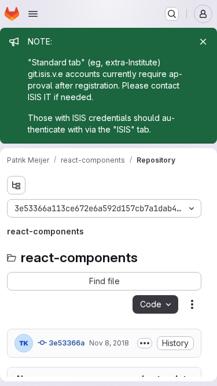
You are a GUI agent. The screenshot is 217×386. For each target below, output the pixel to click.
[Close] (203, 42)
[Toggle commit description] (144, 343)
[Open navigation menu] (33, 14)
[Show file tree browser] (16, 185)
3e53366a (65, 343)
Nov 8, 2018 (109, 343)
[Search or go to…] (172, 14)
